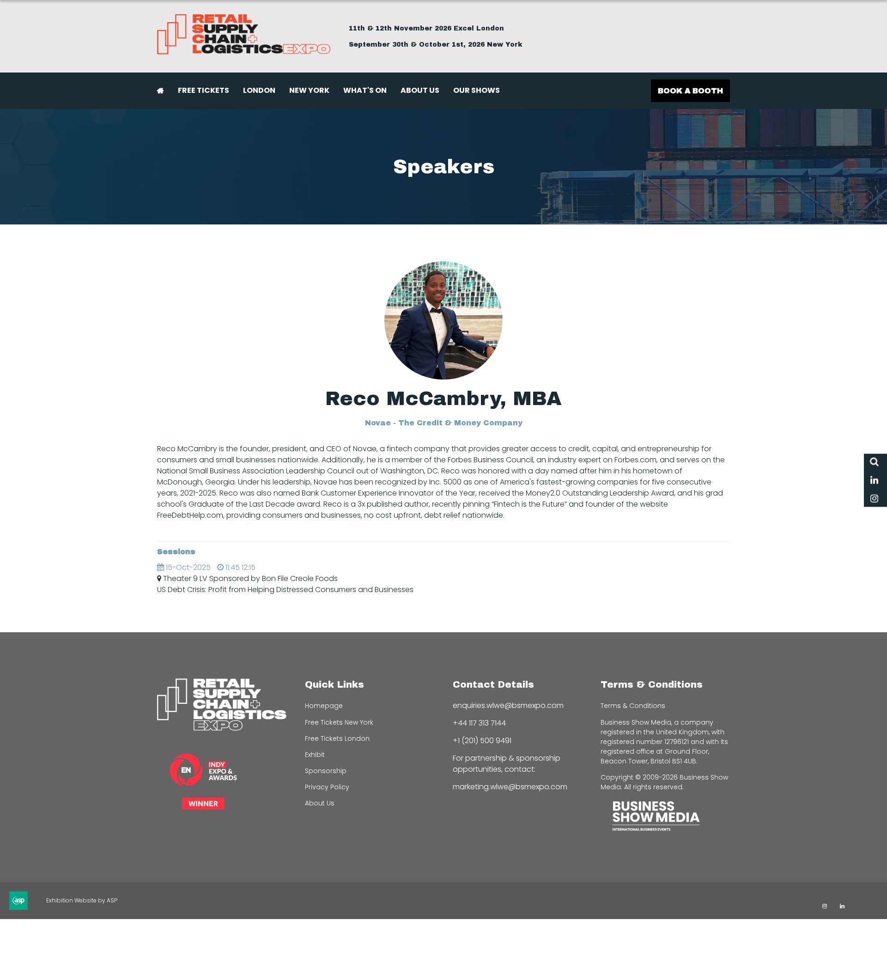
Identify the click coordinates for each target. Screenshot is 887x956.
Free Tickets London (337, 738)
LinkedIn (874, 480)
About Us (420, 90)
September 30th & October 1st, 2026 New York (435, 44)
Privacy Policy (327, 787)
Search (874, 462)
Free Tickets (203, 90)
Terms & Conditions (633, 705)
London (259, 90)
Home (160, 90)
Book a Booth (690, 91)
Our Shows (476, 90)
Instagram (874, 499)
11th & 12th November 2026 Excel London (426, 28)
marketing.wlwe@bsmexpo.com (510, 786)
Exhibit (315, 754)
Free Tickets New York (339, 722)
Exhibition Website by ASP (81, 900)
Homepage (324, 705)
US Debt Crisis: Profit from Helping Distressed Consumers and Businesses (285, 589)
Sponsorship (325, 770)
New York (309, 90)
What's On (365, 90)
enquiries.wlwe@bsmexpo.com (508, 705)
